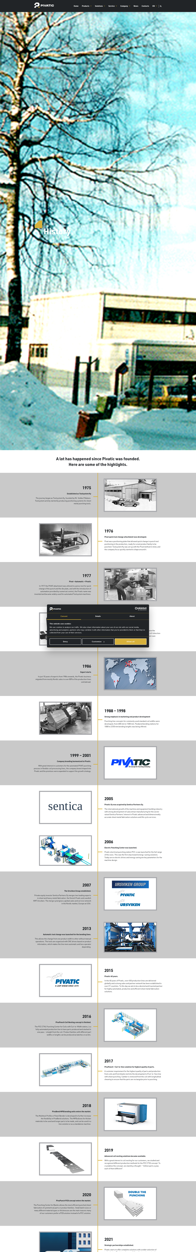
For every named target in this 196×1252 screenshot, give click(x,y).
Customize (97, 642)
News (136, 6)
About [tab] (132, 616)
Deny (65, 642)
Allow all (131, 642)
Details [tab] (98, 616)
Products (85, 6)
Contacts (145, 6)
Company (124, 6)
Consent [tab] (64, 616)
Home (76, 6)
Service (111, 6)
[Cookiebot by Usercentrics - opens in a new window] (137, 608)
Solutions (99, 6)
